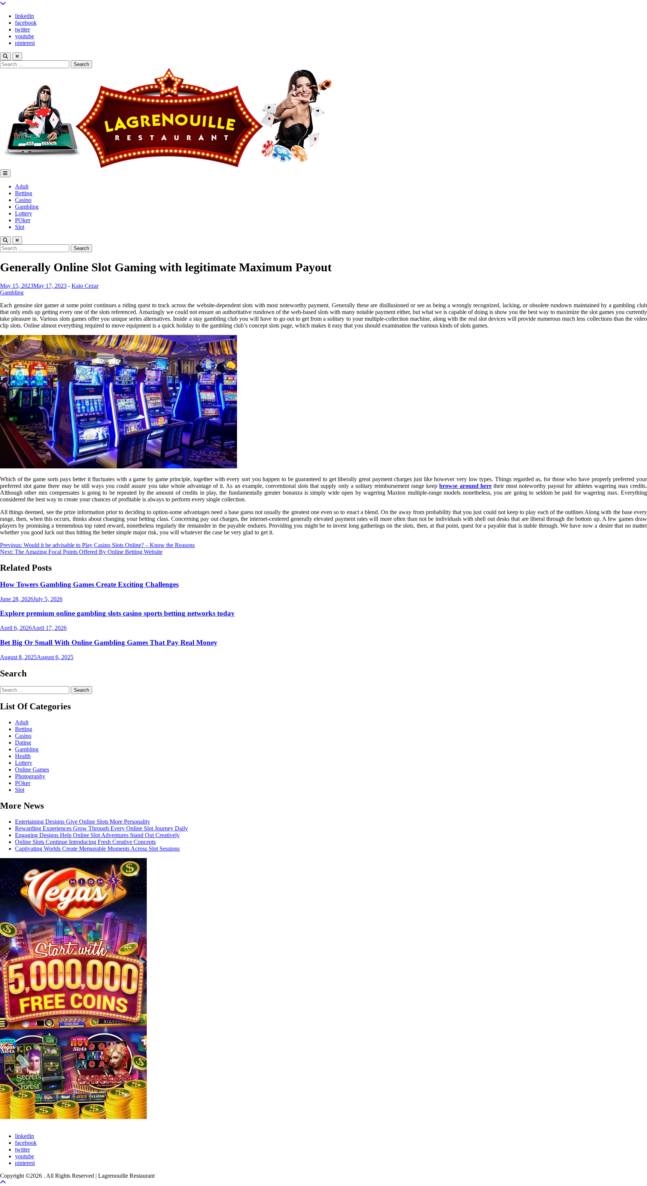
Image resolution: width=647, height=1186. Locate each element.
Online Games (32, 769)
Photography (30, 776)
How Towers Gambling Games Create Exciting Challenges (89, 584)
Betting (23, 193)
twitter (22, 29)
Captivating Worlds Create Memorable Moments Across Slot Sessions (97, 848)
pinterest (25, 43)
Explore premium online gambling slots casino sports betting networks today (117, 613)
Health (23, 756)
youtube (24, 36)
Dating (23, 742)
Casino (23, 200)
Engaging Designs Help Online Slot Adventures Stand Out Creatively (97, 835)
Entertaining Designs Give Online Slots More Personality (82, 821)
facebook (26, 22)
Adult (21, 186)
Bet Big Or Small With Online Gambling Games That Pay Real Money (109, 642)
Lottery (23, 213)
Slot (19, 227)
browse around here (465, 486)
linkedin (24, 16)
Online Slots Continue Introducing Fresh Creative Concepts (85, 842)
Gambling (27, 206)
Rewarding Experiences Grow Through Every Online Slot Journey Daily (101, 828)
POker (22, 220)
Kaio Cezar (85, 286)
